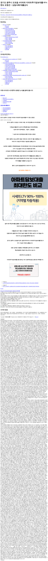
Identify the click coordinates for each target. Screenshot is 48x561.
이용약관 (14, 290)
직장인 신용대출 (8, 38)
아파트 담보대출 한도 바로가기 (6, 113)
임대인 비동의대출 (9, 43)
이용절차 (7, 27)
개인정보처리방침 (8, 290)
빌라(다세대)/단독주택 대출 (11, 34)
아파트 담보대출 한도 (9, 29)
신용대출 (5, 35)
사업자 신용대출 (8, 39)
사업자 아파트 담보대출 (10, 32)
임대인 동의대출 (8, 42)
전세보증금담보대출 (7, 40)
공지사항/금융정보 (9, 45)
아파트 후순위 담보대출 (10, 30)
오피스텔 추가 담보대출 (10, 33)
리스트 (1, 288)
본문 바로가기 (3, 8)
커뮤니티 (5, 44)
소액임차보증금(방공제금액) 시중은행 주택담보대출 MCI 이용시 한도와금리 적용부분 (20, 282)
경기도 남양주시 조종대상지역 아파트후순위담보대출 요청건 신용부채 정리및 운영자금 (21, 286)
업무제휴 (7, 49)
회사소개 (5, 24)
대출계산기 (7, 48)
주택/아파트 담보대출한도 (8, 28)
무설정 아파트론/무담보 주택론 (11, 37)
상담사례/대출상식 (9, 47)
